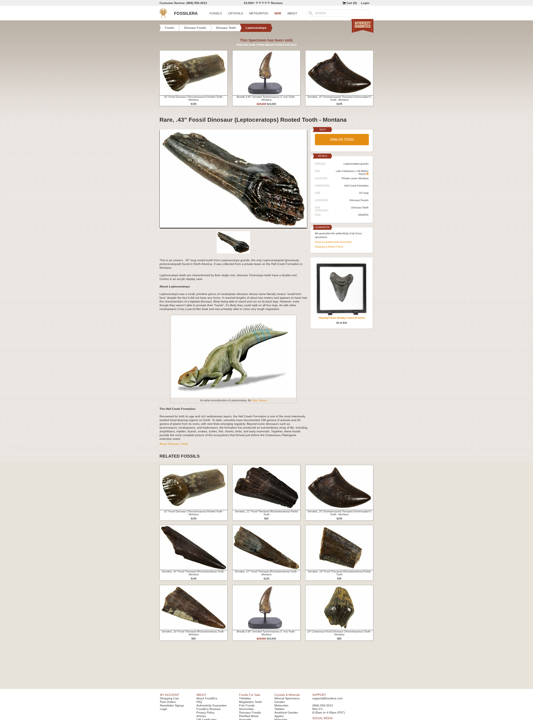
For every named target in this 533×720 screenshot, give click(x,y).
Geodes (279, 702)
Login (365, 3)
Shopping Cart (169, 698)
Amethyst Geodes (286, 712)
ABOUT (292, 13)
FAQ (199, 702)
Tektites (279, 709)
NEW (277, 13)
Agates (279, 716)
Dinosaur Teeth (360, 207)
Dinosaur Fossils (359, 200)
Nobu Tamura (259, 400)
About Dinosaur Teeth (173, 443)
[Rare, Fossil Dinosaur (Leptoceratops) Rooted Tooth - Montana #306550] (233, 226)
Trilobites (245, 698)
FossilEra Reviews (208, 709)
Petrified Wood (248, 716)
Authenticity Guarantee (211, 705)
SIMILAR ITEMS (342, 139)
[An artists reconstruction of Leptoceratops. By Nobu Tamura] (233, 396)
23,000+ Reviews (263, 3)
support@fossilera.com (327, 698)
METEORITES (258, 13)
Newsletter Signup (172, 705)
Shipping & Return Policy (329, 246)
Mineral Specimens (287, 698)
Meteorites (281, 705)
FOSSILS (215, 13)
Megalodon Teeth (250, 702)
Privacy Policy (205, 712)
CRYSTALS (235, 13)
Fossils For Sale (249, 694)
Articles (201, 716)
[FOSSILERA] (163, 17)
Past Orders (168, 702)
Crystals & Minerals (287, 694)
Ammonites (246, 709)
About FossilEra (206, 698)
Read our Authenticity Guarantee (333, 242)
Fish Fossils (247, 705)
